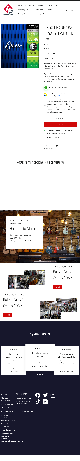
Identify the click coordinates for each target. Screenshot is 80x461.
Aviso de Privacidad (8, 411)
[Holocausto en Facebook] (38, 395)
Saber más (61, 96)
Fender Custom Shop (8, 430)
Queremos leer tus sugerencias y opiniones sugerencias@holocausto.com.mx (8, 437)
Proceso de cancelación (5, 425)
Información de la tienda (54, 137)
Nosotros (4, 394)
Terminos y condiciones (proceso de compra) (8, 417)
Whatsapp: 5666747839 (5, 399)
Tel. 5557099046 (7, 404)
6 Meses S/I (5, 408)
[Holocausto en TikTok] (38, 401)
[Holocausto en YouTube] (45, 401)
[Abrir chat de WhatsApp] (46, 87)
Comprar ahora (60, 124)
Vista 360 (57, 287)
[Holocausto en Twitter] (45, 395)
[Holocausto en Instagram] (53, 395)
